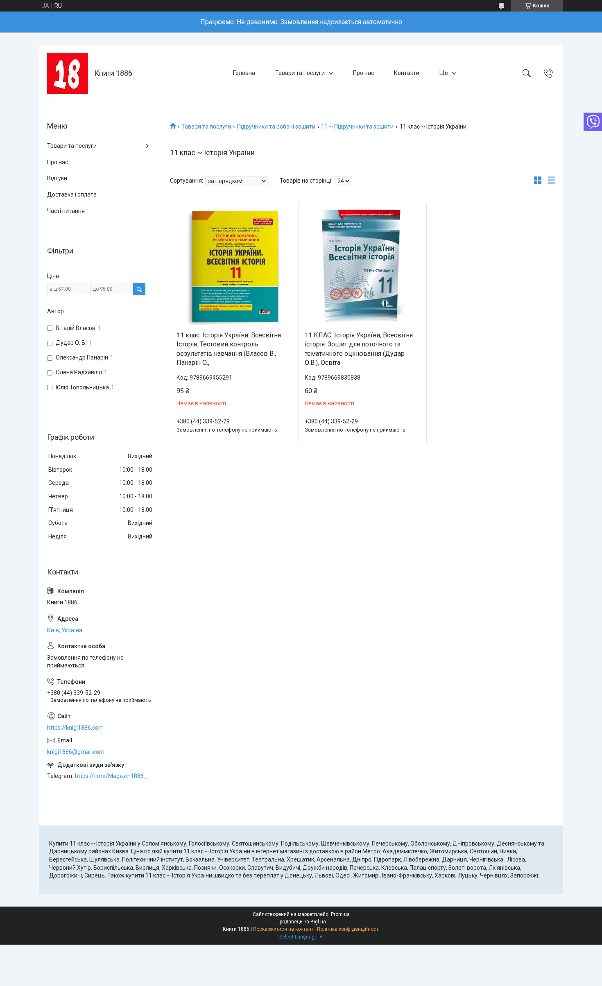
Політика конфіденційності (348, 929)
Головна (244, 73)
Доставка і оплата (72, 194)
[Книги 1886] (67, 73)
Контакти (406, 73)
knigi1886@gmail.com (75, 752)
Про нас (363, 73)
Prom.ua (340, 914)
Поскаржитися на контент (283, 929)
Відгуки (57, 178)
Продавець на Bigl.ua (301, 922)
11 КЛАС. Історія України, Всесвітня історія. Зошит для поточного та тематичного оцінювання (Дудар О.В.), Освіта (359, 348)
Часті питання (66, 211)
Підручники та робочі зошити (276, 126)
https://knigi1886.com (75, 727)
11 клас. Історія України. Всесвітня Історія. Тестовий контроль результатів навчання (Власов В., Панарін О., (229, 348)
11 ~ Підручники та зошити (357, 126)
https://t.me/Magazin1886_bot (114, 776)
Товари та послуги (300, 73)
